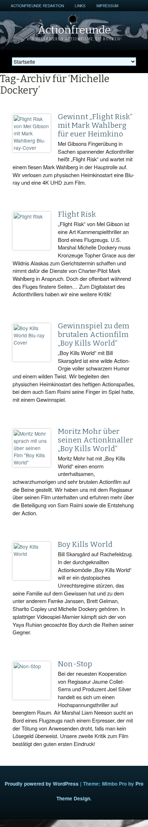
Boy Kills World (85, 544)
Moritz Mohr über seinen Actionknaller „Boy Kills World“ (95, 440)
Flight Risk (77, 214)
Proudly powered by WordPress (42, 783)
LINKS (80, 5)
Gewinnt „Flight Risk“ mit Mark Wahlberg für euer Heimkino (95, 125)
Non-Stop (75, 664)
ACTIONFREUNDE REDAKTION (37, 5)
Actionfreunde (74, 29)
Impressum (107, 5)
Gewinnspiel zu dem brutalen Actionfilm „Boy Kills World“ (93, 334)
